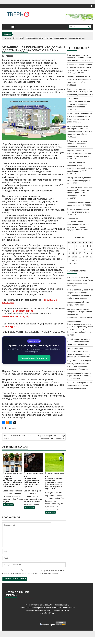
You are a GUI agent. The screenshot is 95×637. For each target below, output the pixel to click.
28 (73, 260)
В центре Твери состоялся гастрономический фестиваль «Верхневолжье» (79, 57)
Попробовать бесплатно (34, 358)
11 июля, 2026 (52, 473)
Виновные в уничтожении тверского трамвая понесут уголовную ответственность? (79, 354)
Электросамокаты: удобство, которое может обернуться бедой (79, 180)
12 (91, 250)
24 (84, 257)
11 (87, 250)
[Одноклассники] (7, 422)
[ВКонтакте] (3, 422)
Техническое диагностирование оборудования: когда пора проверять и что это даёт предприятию (78, 224)
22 (76, 257)
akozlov (40, 473)
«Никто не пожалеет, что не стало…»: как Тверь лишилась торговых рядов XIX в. (79, 79)
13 (69, 253)
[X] (14, 422)
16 (80, 253)
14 (73, 253)
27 (69, 260)
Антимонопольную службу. (16, 316)
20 (69, 257)
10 (84, 250)
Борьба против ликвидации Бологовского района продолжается (79, 385)
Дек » (75, 264)
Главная (8, 38)
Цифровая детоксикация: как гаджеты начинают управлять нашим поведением (79, 92)
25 (87, 257)
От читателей (18, 38)
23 (80, 257)
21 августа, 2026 (10, 473)
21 (73, 257)
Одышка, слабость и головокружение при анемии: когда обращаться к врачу (79, 153)
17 (84, 253)
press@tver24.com (47, 613)
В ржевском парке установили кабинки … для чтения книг (79, 376)
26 (91, 257)
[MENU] (13, 26)
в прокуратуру (12, 326)
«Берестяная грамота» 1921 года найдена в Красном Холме (51, 437)
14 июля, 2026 (31, 473)
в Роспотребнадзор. (23, 310)
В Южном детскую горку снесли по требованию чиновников (77, 143)
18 (87, 253)
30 (80, 260)
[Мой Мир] (10, 422)
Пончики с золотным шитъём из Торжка (17, 437)
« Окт (69, 264)
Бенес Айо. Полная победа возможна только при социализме (78, 341)
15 (76, 253)
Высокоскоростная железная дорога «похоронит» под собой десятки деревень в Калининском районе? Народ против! (80, 329)
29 (76, 260)
